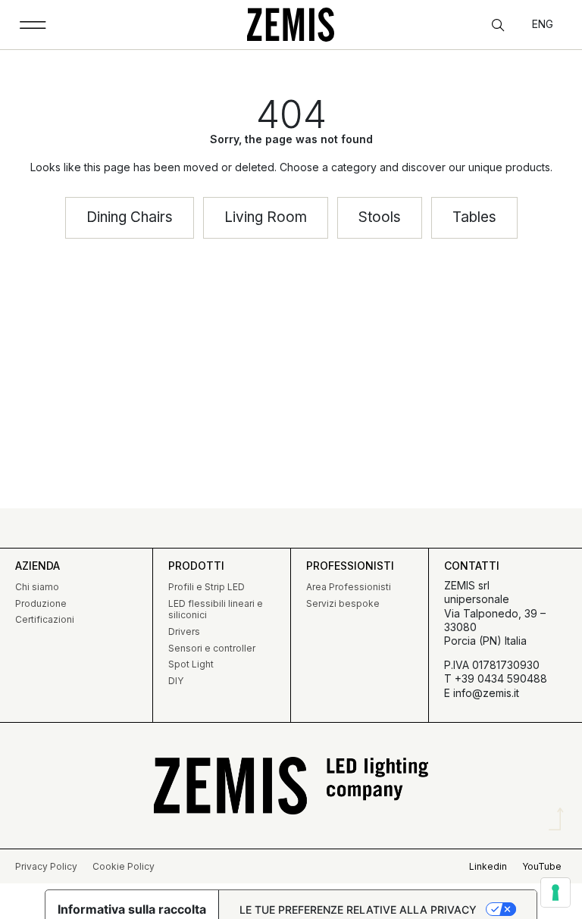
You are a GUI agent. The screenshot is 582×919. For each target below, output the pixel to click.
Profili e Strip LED (206, 586)
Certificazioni (44, 619)
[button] (33, 24)
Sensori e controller (211, 648)
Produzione (41, 603)
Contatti (471, 565)
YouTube (542, 866)
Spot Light (191, 664)
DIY (175, 680)
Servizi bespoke (343, 603)
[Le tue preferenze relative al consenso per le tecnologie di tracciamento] (555, 892)
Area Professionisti (348, 586)
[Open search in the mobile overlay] (499, 25)
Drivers (184, 631)
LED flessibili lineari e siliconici (215, 609)
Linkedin (488, 866)
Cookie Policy (123, 866)
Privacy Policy (46, 866)
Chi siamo (37, 586)
